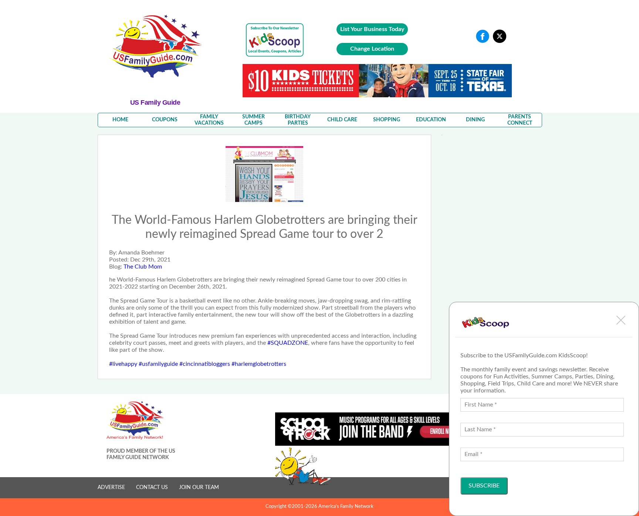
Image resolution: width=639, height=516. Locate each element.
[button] (621, 320)
